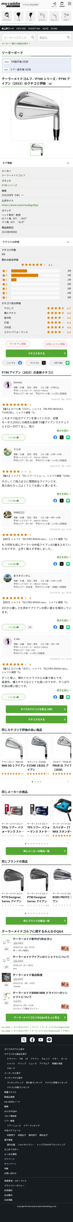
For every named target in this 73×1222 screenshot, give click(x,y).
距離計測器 (57, 1063)
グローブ (11, 1068)
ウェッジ (45, 1058)
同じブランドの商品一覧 (36, 920)
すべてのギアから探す (14, 1049)
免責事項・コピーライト (15, 1180)
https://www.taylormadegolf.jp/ (20, 205)
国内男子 (33, 1135)
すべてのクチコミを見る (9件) (36, 709)
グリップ (22, 1063)
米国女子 (22, 1135)
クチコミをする (36, 353)
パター (55, 1058)
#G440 (54, 28)
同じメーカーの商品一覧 (36, 851)
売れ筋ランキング (34, 1082)
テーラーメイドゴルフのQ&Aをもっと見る (36, 1017)
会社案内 (8, 1195)
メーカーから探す (12, 1072)
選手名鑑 (11, 1144)
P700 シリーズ (9, 185)
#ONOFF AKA (34, 28)
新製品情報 (9, 1096)
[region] (36, 17)
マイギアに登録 (17, 343)
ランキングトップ (15, 1082)
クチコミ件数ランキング (18, 1087)
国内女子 (44, 1135)
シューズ (33, 1063)
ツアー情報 (9, 1120)
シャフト (11, 1063)
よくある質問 (10, 1154)
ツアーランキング (32, 1125)
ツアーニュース (14, 1125)
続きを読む (63, 430)
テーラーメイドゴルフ (13, 175)
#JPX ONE (21, 28)
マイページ (9, 1158)
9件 (50, 83)
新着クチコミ (10, 1092)
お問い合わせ (10, 1173)
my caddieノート (12, 1101)
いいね (12, 437)
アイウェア (44, 1063)
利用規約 (8, 1190)
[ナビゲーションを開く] (69, 4)
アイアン (35, 1058)
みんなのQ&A (10, 1111)
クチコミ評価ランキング (56, 1082)
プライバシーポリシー (14, 1185)
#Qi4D (45, 28)
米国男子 (11, 1135)
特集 (6, 1168)
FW (21, 1058)
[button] (68, 781)
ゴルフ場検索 (10, 1115)
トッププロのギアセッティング (51, 1144)
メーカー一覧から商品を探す (15, 43)
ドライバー (12, 1058)
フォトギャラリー (26, 1144)
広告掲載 (8, 1199)
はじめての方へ (11, 1149)
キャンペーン (10, 1163)
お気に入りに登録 (55, 344)
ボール (64, 1058)
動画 (6, 1106)
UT (26, 1058)
